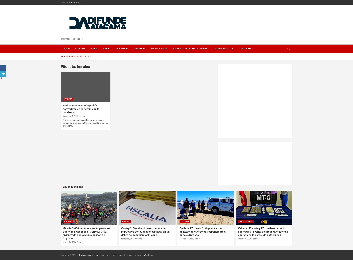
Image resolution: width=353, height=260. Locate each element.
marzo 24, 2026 (69, 242)
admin (82, 116)
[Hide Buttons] (1, 78)
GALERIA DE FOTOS (223, 48)
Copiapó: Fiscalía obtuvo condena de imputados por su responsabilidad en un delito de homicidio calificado (145, 232)
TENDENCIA (139, 48)
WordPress (149, 255)
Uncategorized (246, 222)
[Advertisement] (255, 163)
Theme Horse (117, 255)
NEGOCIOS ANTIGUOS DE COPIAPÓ (190, 48)
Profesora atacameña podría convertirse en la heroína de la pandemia (81, 109)
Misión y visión (159, 48)
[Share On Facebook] (3, 68)
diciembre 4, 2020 (70, 116)
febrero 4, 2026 (244, 239)
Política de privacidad (88, 255)
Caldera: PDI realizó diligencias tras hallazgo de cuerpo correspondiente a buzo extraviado (203, 232)
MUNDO (106, 48)
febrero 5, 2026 (186, 239)
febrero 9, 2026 (128, 239)
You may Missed (73, 186)
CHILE (94, 48)
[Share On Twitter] (3, 74)
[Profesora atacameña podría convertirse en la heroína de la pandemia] (86, 87)
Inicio (66, 48)
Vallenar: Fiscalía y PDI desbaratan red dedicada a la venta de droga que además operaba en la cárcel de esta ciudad (263, 232)
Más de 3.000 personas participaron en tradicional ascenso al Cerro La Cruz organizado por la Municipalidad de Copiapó (86, 233)
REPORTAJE (122, 48)
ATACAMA (80, 48)
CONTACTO (245, 48)
